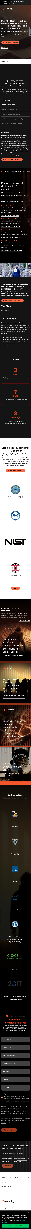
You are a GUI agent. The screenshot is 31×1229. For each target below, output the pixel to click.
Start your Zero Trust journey (10, 226)
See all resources (24, 620)
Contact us (4, 47)
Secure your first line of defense (11, 250)
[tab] (2, 51)
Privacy (3, 1206)
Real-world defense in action (13, 655)
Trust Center (5, 1208)
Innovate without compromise (10, 237)
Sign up (6, 1165)
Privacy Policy (14, 1120)
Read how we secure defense (13, 740)
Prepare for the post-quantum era (13, 696)
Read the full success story (11, 300)
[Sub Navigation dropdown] (15, 61)
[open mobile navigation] (27, 9)
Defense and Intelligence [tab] (13, 171)
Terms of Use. (22, 1113)
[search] (24, 9)
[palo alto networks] (8, 9)
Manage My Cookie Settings (15, 1225)
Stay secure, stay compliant (10, 215)
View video (15, 270)
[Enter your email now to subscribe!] (15, 1155)
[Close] (29, 1213)
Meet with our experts (14, 470)
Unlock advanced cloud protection (11, 774)
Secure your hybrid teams (11, 159)
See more (15, 588)
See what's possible (9, 42)
